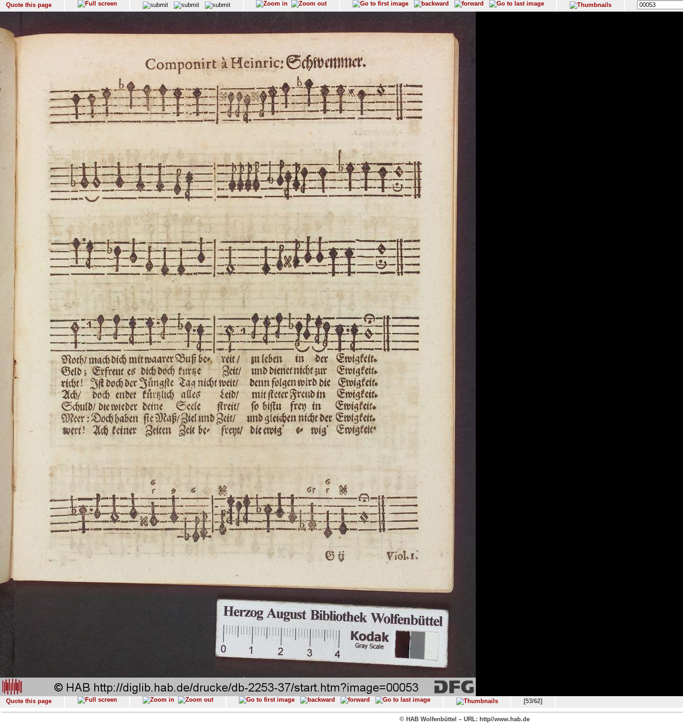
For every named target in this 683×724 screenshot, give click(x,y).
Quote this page (29, 4)
